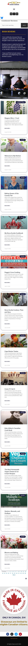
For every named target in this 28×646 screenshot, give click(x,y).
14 (4, 573)
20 (16, 573)
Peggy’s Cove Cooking (12, 272)
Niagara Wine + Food (12, 118)
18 (12, 573)
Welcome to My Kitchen (13, 156)
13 (2, 573)
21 (18, 573)
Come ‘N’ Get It (10, 389)
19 (14, 573)
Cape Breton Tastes (11, 351)
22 (21, 573)
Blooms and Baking (11, 552)
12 (25, 571)
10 (21, 571)
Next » (14, 575)
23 (23, 573)
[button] (14, 9)
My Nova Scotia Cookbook (14, 233)
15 (6, 573)
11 (23, 571)
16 (8, 573)
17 (10, 573)
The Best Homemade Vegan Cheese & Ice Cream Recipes (12, 472)
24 (25, 573)
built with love (14, 638)
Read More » (7, 128)
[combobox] (10, 25)
